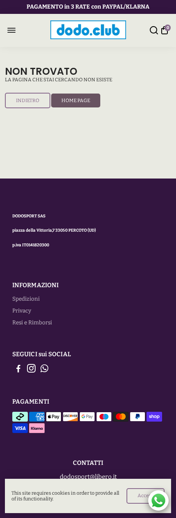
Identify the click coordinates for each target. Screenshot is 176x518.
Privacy (21, 310)
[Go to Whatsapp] (44, 369)
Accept (145, 495)
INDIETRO (27, 100)
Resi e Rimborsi (32, 322)
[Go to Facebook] (18, 369)
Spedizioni (26, 298)
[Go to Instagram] (31, 369)
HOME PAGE (75, 100)
